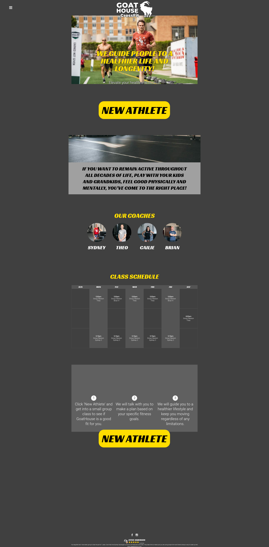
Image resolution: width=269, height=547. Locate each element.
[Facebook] (132, 536)
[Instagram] (136, 536)
